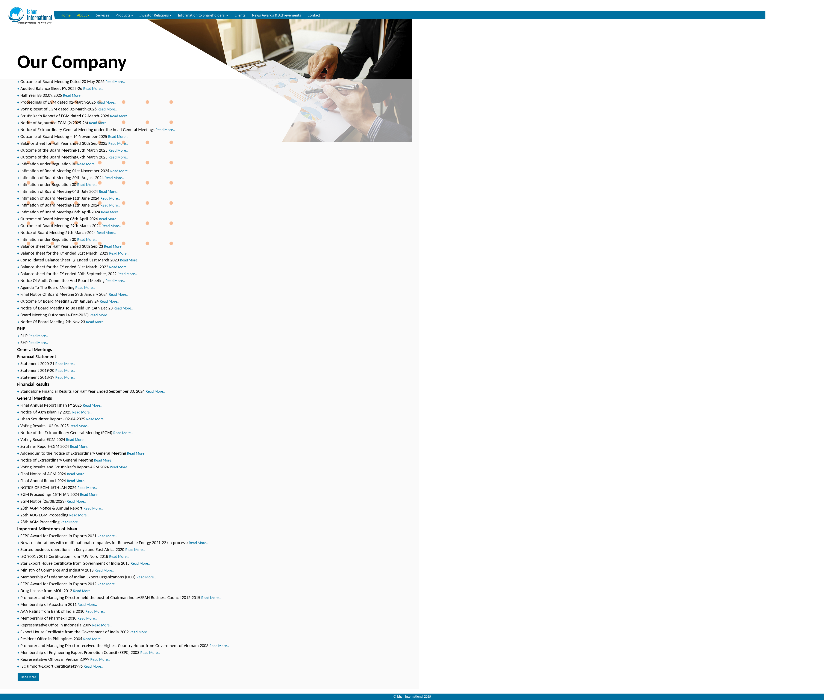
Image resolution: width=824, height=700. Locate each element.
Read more (28, 677)
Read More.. (115, 82)
